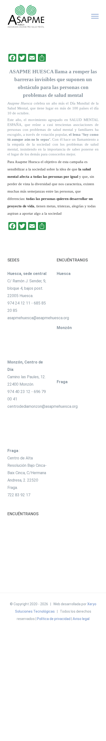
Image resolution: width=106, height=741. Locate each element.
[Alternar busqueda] (78, 16)
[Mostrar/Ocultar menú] (95, 16)
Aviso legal (81, 619)
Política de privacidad (54, 619)
